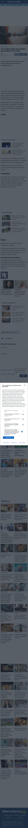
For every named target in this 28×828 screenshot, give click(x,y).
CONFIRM (8, 437)
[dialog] (14, 414)
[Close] (25, 385)
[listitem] (14, 411)
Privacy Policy (22, 442)
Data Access (14, 442)
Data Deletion (6, 442)
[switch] (22, 414)
